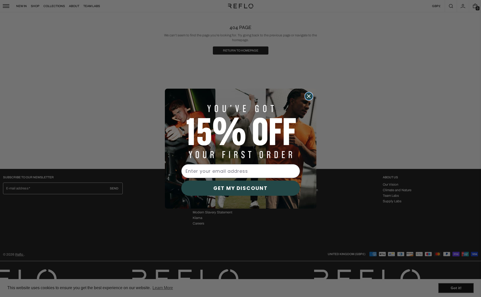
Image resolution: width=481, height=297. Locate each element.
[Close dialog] (309, 96)
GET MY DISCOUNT (240, 188)
